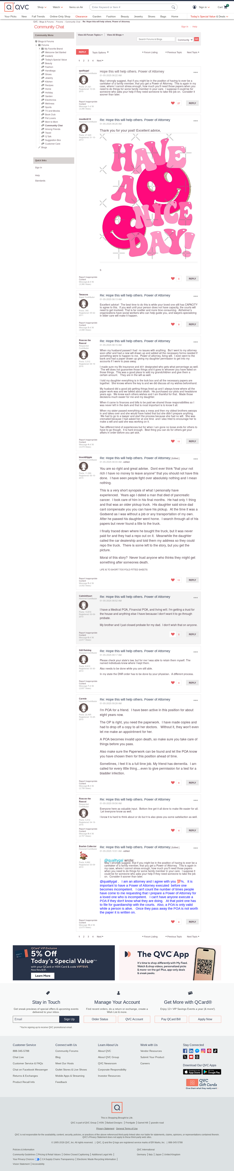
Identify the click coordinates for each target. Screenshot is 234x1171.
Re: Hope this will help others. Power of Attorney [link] (106, 21)
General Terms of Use (127, 1128)
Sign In (184, 26)
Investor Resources (109, 1075)
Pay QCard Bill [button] (171, 1019)
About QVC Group (108, 1057)
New (24, 16)
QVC (35, 21)
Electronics (50, 99)
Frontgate (130, 1122)
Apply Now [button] (205, 1019)
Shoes (151, 16)
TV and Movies (52, 110)
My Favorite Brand (54, 48)
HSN (101, 1122)
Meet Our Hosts (64, 1063)
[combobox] (130, 7)
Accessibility (38, 1164)
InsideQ (49, 55)
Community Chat (72, 21)
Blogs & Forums (46, 21)
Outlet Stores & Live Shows (71, 1069)
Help (195, 26)
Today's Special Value (56, 59)
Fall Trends (38, 16)
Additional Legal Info (102, 1154)
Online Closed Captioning (76, 1154)
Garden (97, 16)
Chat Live (18, 1057)
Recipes (49, 85)
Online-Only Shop (60, 16)
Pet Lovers (50, 118)
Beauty (125, 16)
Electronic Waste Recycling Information (96, 1159)
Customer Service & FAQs (28, 1063)
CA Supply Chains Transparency (58, 1159)
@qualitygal (113, 860)
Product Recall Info (24, 1082)
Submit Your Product (152, 1057)
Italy (151, 1154)
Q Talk (48, 136)
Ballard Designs (114, 1122)
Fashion (111, 16)
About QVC (104, 1050)
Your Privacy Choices (23, 1159)
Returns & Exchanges (25, 1075)
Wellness (49, 103)
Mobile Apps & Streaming (69, 1075)
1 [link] (79, 60)
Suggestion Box (53, 139)
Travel (48, 132)
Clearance (81, 16)
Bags (163, 16)
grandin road (157, 1122)
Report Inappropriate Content (88, 102)
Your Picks (10, 16)
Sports (48, 107)
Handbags (50, 70)
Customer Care (52, 143)
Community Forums (66, 1050)
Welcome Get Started (55, 52)
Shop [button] (40, 7)
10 (89, 924)
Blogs (44, 147)
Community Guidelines (24, 1154)
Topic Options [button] (99, 52)
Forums (59, 21)
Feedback (61, 1082)
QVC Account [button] (134, 1019)
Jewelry (138, 16)
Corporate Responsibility (112, 1069)
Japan (158, 1154)
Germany (141, 1154)
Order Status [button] (100, 1019)
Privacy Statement (105, 1128)
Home (174, 16)
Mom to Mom (51, 121)
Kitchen (49, 81)
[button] (195, 7)
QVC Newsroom (107, 1063)
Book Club (50, 114)
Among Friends (52, 128)
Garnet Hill (143, 1122)
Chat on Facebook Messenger (30, 1069)
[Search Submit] (173, 7)
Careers (145, 1063)
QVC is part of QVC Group (84, 1122)
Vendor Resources (151, 1050)
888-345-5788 (21, 1050)
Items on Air (76, 7)
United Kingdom (172, 1154)
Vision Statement (21, 1164)
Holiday (49, 92)
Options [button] (195, 72)
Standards (40, 180)
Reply (192, 103)
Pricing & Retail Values (49, 1154)
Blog (58, 1057)
